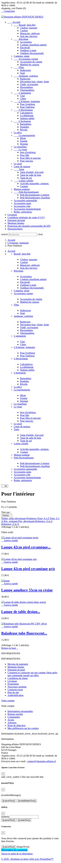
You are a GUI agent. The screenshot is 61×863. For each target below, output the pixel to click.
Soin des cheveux (28, 36)
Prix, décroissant (26, 521)
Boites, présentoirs (23, 211)
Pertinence (31, 518)
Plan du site (13, 692)
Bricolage (21, 39)
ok (5, 486)
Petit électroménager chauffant (35, 197)
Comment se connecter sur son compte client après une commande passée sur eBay (32, 674)
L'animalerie (22, 93)
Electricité (25, 47)
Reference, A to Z (44, 521)
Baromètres (25, 124)
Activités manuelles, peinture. (34, 183)
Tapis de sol (26, 178)
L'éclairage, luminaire (27, 101)
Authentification (15, 695)
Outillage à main (28, 50)
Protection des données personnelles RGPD (29, 226)
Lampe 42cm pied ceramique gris (28, 569)
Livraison (12, 214)
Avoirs (11, 719)
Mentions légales (16, 223)
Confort (24, 30)
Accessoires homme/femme (27, 209)
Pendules (24, 127)
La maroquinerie (24, 135)
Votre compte (7, 700)
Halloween (25, 70)
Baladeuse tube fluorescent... (24, 633)
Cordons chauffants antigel (33, 44)
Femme (23, 141)
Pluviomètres (26, 87)
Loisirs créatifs (23, 180)
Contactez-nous (15, 689)
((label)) (5, 816)
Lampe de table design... (20, 612)
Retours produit (15, 714)
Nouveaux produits (17, 686)
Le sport (18, 163)
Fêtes (19, 67)
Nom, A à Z (43, 518)
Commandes (14, 717)
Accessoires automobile (25, 200)
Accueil (14, 22)
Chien (23, 98)
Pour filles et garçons (30, 158)
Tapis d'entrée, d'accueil (31, 172)
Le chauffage (20, 146)
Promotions (13, 684)
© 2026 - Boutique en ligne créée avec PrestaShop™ (27, 859)
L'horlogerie (22, 121)
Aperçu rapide (9, 540)
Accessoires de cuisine (31, 61)
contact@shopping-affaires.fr (41, 761)
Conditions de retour (18, 678)
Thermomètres (27, 90)
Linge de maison (22, 166)
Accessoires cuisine (26, 59)
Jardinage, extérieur (26, 76)
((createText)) (24, 820)
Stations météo (27, 118)
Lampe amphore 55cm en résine (27, 590)
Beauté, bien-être (25, 25)
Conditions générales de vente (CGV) (26, 217)
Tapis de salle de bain (30, 175)
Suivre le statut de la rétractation (17, 853)
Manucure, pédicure (30, 33)
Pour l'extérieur (27, 104)
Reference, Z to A (10, 524)
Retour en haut (9, 648)
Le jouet (20, 149)
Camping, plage (21, 56)
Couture (24, 186)
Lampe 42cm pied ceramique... (26, 547)
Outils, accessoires (29, 84)
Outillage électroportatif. (32, 53)
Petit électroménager (26, 192)
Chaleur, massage (28, 27)
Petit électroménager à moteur (34, 194)
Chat (22, 95)
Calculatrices (26, 112)
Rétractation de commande (14, 850)
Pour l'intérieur (27, 107)
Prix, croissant (11, 521)
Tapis (19, 169)
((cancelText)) (9, 801)
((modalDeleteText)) (27, 801)
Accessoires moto (22, 203)
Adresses (12, 722)
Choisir (7, 515)
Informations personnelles (20, 711)
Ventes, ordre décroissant (13, 518)
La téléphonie (26, 115)
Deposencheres (15, 228)
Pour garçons (26, 161)
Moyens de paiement (18, 664)
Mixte (23, 138)
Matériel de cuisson (29, 64)
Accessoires (26, 42)
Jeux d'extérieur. (28, 152)
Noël (22, 73)
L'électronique (23, 110)
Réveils (23, 129)
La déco (18, 132)
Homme (24, 144)
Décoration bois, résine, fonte (34, 81)
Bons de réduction (16, 725)
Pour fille (24, 155)
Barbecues (25, 78)
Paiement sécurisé (16, 220)
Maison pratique (22, 189)
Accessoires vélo (22, 206)
